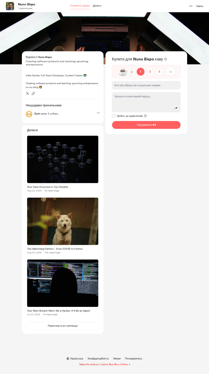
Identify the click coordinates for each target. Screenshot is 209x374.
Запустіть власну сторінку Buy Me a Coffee (103, 364)
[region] (146, 92)
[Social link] (33, 93)
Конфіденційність (98, 358)
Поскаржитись (133, 358)
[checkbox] (127, 116)
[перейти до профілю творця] (10, 6)
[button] (79, 5)
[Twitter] (27, 93)
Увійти (199, 6)
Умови (117, 358)
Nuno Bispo (26, 4)
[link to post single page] (63, 164)
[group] (63, 164)
